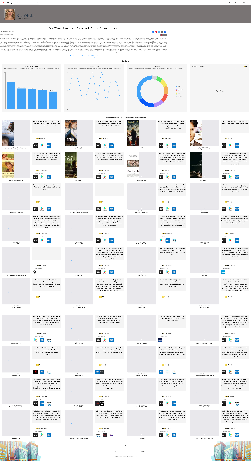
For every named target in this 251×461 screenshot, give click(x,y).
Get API (125, 451)
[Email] (162, 32)
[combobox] (163, 35)
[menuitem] (230, 2)
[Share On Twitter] (159, 32)
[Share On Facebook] (153, 32)
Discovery (113, 451)
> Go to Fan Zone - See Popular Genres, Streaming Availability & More (84, 55)
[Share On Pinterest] (156, 32)
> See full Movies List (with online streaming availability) (83, 57)
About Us (143, 451)
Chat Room (245, 2)
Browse (237, 2)
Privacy (119, 451)
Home (230, 2)
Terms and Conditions (134, 451)
